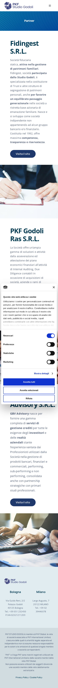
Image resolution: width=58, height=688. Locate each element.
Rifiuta (29, 398)
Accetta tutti (29, 382)
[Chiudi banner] (54, 287)
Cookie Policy (36, 677)
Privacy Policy (22, 677)
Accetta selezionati (29, 390)
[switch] (51, 344)
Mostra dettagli (41, 373)
